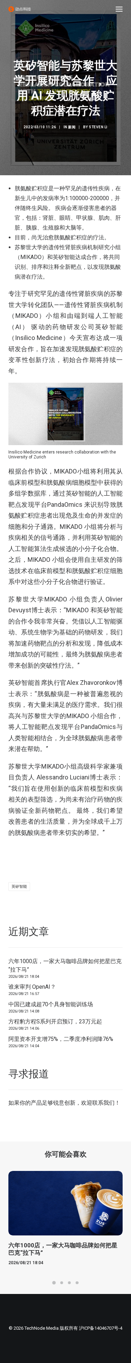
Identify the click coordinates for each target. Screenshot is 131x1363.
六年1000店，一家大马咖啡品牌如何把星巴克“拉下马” (65, 965)
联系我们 (103, 1102)
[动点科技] (19, 9)
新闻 (71, 127)
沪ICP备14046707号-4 (100, 1328)
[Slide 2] (62, 1282)
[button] (119, 9)
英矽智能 (19, 886)
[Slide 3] (69, 1282)
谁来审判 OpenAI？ (32, 986)
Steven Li (98, 127)
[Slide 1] (54, 1282)
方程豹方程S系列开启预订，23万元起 (55, 1021)
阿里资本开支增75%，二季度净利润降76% (60, 1039)
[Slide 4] (77, 1282)
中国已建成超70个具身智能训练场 (50, 1004)
